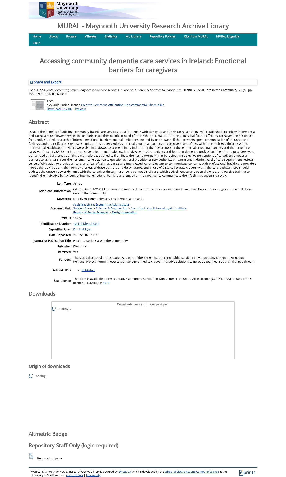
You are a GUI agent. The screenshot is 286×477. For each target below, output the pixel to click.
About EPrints (74, 475)
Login (36, 43)
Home (37, 36)
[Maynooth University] (59, 17)
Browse (71, 36)
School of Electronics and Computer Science (192, 471)
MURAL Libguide (227, 36)
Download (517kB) (59, 109)
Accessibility (93, 475)
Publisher (88, 270)
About (53, 36)
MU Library (133, 36)
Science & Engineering (111, 208)
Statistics (111, 36)
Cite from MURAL (196, 36)
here (106, 283)
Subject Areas (83, 208)
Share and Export (47, 82)
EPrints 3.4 (124, 471)
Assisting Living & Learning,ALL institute (101, 204)
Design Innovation (124, 212)
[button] (31, 456)
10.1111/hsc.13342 (86, 224)
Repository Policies (162, 36)
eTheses (90, 36)
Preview (80, 109)
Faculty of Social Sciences (91, 212)
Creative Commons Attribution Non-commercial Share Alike (122, 105)
